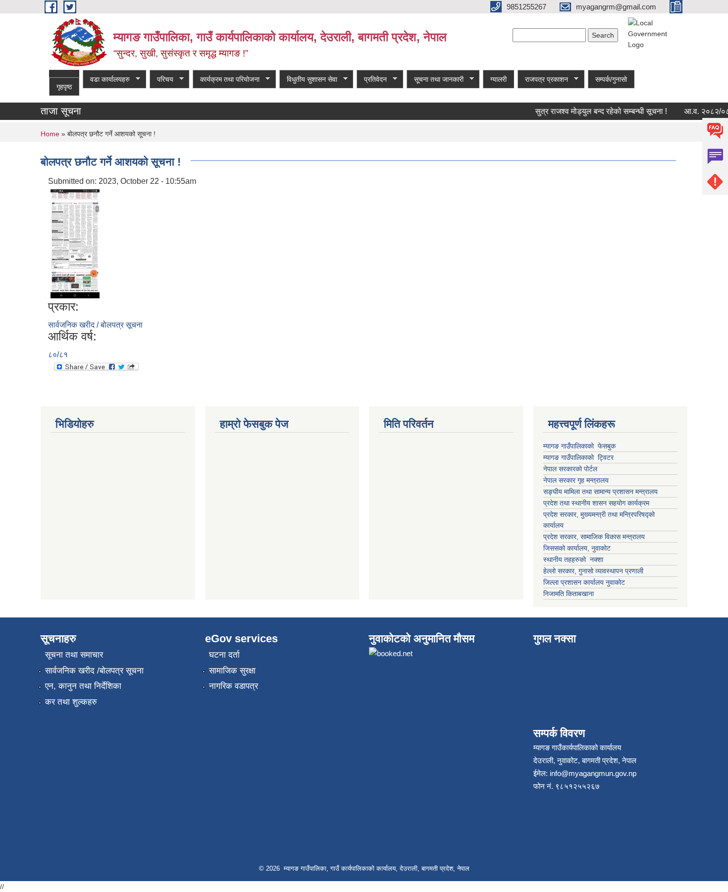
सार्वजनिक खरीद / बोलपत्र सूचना (95, 325)
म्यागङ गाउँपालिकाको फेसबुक (579, 446)
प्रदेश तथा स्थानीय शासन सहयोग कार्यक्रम (596, 503)
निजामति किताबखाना (568, 594)
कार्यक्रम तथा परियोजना (226, 79)
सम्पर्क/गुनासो (611, 79)
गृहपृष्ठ (64, 87)
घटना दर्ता (224, 655)
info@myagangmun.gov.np (593, 773)
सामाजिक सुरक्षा (232, 670)
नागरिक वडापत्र (233, 686)
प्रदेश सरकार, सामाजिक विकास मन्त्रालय (594, 537)
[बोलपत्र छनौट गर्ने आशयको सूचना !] (75, 243)
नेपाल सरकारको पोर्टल (571, 469)
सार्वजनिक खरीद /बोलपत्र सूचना (94, 670)
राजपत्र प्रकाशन (543, 79)
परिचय (161, 79)
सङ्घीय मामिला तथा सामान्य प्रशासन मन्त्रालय (600, 492)
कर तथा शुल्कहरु (71, 702)
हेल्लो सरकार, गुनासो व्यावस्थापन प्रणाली (593, 571)
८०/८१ (58, 354)
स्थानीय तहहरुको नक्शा (573, 559)
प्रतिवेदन (372, 79)
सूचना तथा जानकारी (435, 79)
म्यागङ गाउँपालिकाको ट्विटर (579, 457)
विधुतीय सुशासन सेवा (308, 79)
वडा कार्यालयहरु (106, 79)
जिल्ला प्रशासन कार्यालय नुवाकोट (584, 582)
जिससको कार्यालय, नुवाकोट (577, 548)
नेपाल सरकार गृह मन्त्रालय (576, 480)
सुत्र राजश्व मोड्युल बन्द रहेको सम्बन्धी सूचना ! (594, 111)
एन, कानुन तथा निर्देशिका (83, 686)
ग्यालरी (498, 79)
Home (50, 134)
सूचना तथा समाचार (74, 655)
